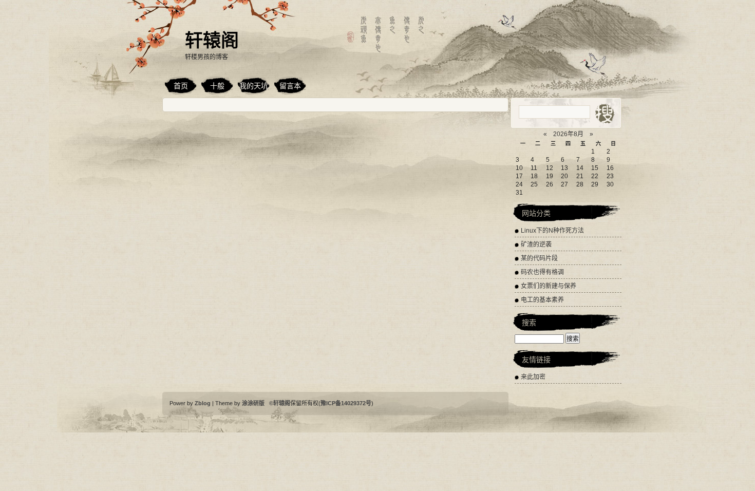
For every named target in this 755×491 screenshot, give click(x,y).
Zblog (203, 403)
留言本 (290, 86)
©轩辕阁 (279, 403)
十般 (217, 86)
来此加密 (533, 377)
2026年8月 (568, 134)
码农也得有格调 (542, 272)
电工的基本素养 (542, 300)
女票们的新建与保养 (548, 286)
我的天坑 (253, 86)
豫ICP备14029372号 (345, 403)
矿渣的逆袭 (536, 244)
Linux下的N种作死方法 (552, 230)
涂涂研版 (254, 403)
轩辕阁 (212, 40)
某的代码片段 (539, 258)
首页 (181, 86)
